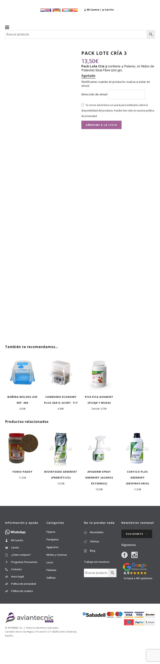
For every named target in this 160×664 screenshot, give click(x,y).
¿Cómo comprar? (21, 554)
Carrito (15, 547)
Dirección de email (94, 94)
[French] (52, 9)
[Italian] (61, 9)
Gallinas (51, 577)
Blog (92, 550)
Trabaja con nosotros (96, 562)
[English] (47, 9)
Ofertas (94, 541)
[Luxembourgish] (66, 9)
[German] (56, 9)
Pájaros (50, 532)
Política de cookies (22, 591)
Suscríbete (134, 533)
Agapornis (52, 547)
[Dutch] (42, 9)
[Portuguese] (70, 9)
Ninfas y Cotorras (56, 554)
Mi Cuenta (17, 540)
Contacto (16, 569)
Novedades (97, 532)
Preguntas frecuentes (24, 562)
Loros (49, 562)
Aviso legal (17, 576)
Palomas (51, 570)
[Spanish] (75, 9)
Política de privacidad (23, 583)
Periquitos (52, 539)
